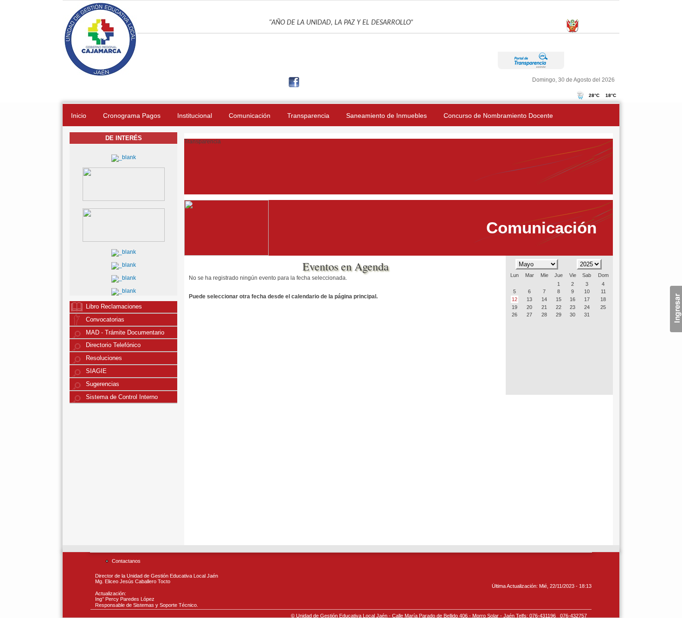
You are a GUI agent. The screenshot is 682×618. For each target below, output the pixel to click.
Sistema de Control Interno (122, 397)
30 (572, 314)
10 (587, 291)
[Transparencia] (531, 67)
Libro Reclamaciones (114, 306)
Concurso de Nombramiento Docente (498, 115)
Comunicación (249, 115)
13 (529, 299)
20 (529, 307)
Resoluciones (104, 358)
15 (558, 299)
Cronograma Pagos (132, 115)
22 (558, 307)
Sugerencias (102, 384)
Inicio (78, 115)
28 (544, 314)
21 (544, 307)
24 (587, 307)
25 (603, 307)
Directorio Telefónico (113, 345)
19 (514, 307)
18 (603, 299)
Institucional (194, 115)
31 (587, 314)
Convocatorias (105, 319)
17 (587, 299)
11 (603, 291)
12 (514, 299)
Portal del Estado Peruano (589, 37)
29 (558, 314)
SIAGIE (96, 371)
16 (572, 299)
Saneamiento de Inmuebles (386, 115)
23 (572, 307)
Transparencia (308, 115)
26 (514, 314)
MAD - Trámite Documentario (125, 332)
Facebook (295, 83)
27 (529, 314)
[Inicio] (100, 74)
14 (544, 299)
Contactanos (126, 561)
